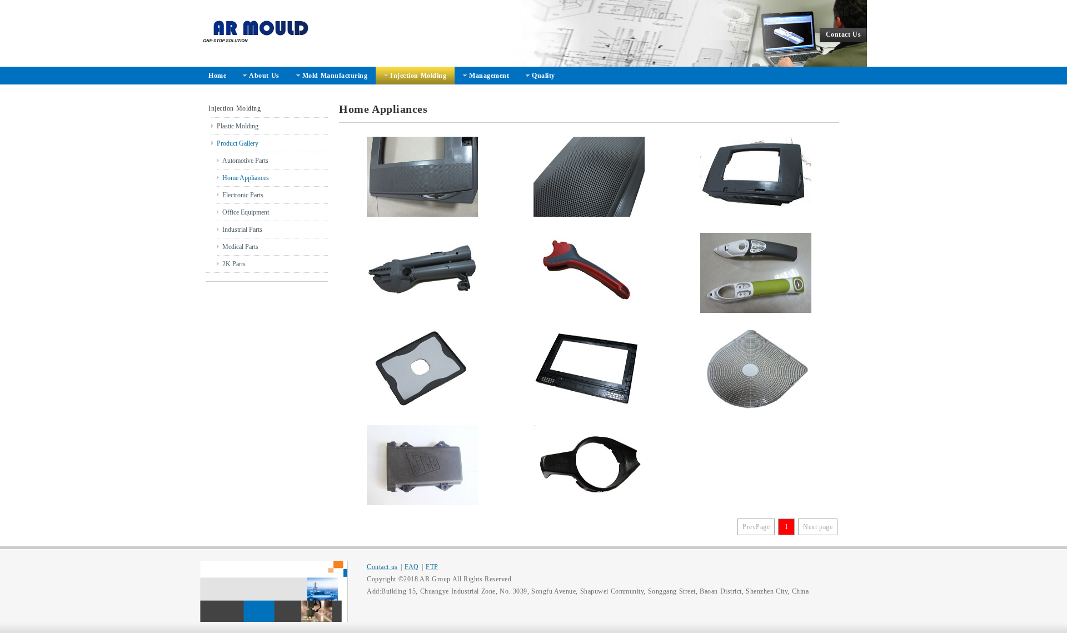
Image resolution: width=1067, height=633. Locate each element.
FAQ (412, 567)
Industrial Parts (242, 229)
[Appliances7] (589, 273)
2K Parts (234, 264)
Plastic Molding (237, 126)
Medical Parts (240, 247)
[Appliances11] (422, 177)
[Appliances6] (755, 273)
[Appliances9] (755, 177)
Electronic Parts (242, 195)
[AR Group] (367, 33)
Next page (817, 527)
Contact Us (843, 34)
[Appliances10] (589, 177)
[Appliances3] (755, 369)
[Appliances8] (422, 273)
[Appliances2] (422, 465)
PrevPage (756, 527)
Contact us (382, 567)
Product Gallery (237, 143)
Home (217, 75)
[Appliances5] (422, 369)
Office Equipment (245, 212)
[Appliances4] (589, 369)
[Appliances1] (589, 465)
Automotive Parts (245, 161)
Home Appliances (245, 178)
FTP (432, 567)
